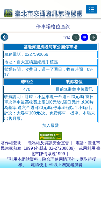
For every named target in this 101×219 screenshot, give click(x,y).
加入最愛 (50, 125)
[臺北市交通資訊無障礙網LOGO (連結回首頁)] (43, 15)
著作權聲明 (11, 143)
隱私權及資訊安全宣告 (48, 143)
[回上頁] (4, 37)
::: (33, 26)
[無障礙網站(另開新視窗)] (50, 139)
